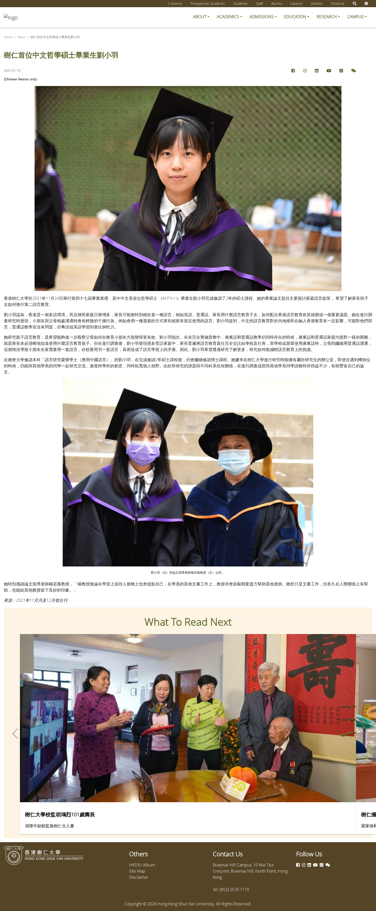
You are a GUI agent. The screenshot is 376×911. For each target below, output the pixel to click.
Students (240, 3)
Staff (259, 3)
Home (8, 37)
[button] (201, 16)
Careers (296, 3)
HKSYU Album (142, 865)
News (22, 37)
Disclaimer (138, 877)
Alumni (276, 3)
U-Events (175, 3)
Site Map (137, 871)
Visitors (317, 3)
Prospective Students (208, 3)
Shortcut (338, 3)
